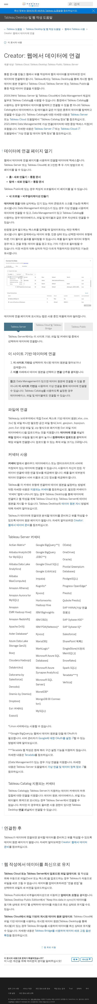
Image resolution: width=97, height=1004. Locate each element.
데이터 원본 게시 (71, 503)
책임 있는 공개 (59, 989)
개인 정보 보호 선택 (26, 993)
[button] (5, 42)
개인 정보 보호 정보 (43, 989)
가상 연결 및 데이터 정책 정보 (65, 766)
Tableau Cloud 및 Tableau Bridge (48, 327)
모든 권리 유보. (35, 999)
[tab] (18, 327)
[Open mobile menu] (6, 4)
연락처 (79, 989)
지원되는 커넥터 (39, 489)
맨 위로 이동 (49, 947)
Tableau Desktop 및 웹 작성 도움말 (43, 29)
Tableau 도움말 (14, 29)
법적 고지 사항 (13, 989)
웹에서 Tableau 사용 (75, 29)
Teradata (30, 754)
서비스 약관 (27, 989)
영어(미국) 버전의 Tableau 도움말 (44, 10)
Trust (71, 989)
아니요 (85, 959)
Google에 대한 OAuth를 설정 (55, 738)
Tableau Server (79, 114)
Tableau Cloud (18, 119)
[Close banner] (93, 10)
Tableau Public (78, 326)
